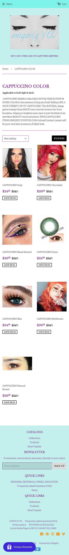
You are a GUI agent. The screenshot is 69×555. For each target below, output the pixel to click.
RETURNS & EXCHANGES (41, 524)
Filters (59, 138)
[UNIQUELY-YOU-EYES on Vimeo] (63, 534)
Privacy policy (19, 524)
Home (5, 68)
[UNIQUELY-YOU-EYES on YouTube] (58, 534)
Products (34, 442)
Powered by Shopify (49, 543)
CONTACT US (15, 521)
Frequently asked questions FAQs (41, 521)
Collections (34, 438)
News (35, 490)
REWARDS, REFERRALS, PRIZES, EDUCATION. (34, 481)
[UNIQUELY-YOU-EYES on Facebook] (41, 534)
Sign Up (59, 465)
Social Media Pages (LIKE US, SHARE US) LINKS (33, 528)
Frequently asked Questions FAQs (34, 485)
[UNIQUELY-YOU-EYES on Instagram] (52, 534)
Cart (64, 3)
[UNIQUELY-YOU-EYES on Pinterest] (47, 534)
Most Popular (35, 446)
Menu (9, 3)
